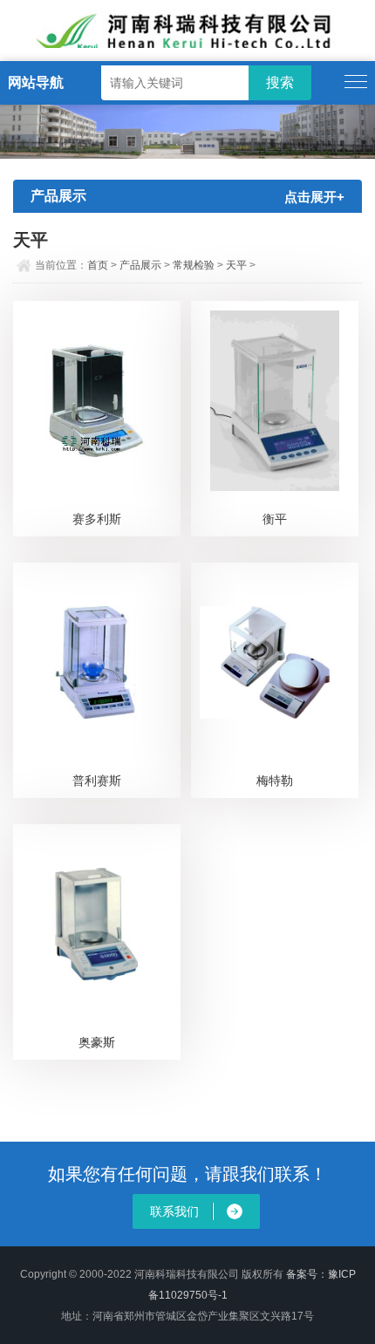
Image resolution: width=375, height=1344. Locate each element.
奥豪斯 (96, 1042)
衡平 (274, 519)
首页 (97, 265)
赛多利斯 (96, 519)
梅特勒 (274, 781)
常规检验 (194, 265)
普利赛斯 (96, 781)
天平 (236, 265)
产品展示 (140, 265)
